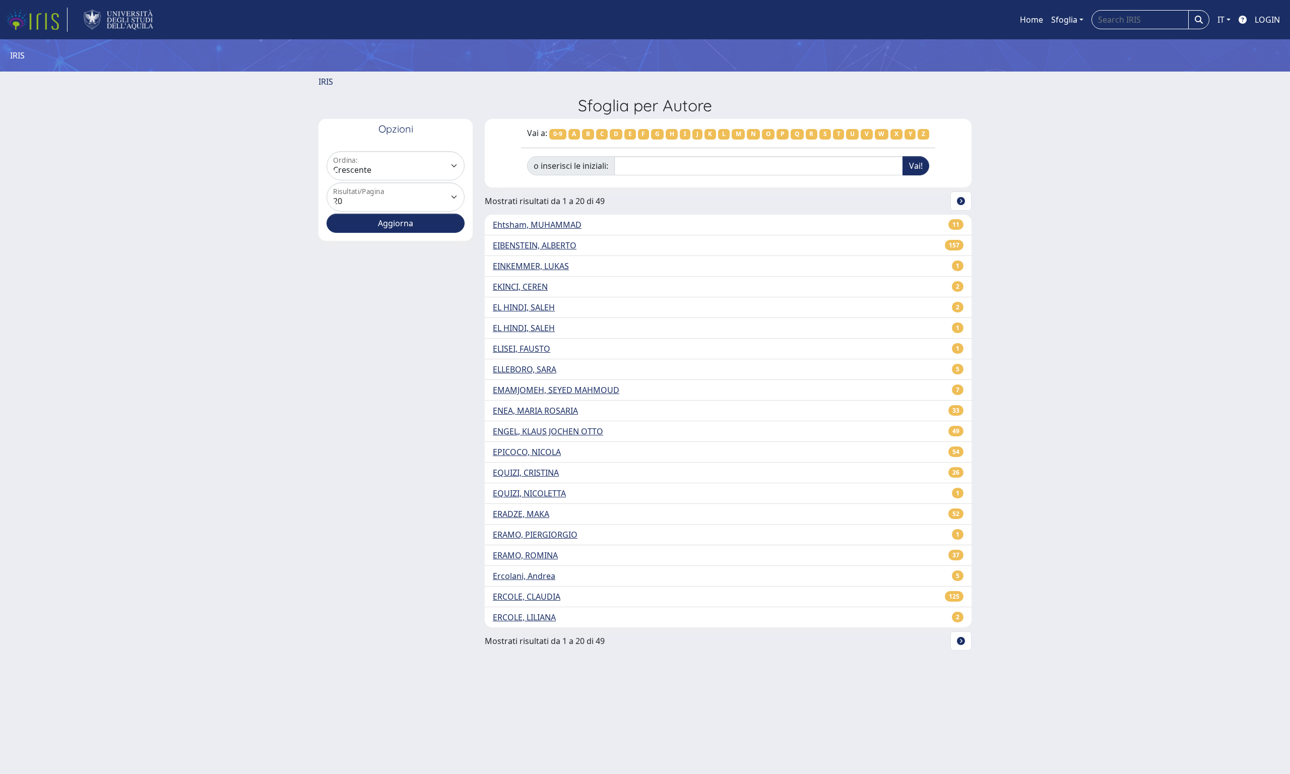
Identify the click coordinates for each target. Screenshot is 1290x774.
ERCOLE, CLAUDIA (526, 596)
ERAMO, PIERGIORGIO (535, 534)
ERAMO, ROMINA (525, 555)
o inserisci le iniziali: (571, 165)
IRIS (325, 81)
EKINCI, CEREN (520, 286)
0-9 (557, 134)
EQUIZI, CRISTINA (526, 472)
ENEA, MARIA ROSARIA (535, 410)
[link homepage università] (119, 20)
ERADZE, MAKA (521, 514)
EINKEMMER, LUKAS (531, 266)
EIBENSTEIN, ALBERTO (534, 245)
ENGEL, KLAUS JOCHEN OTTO (548, 431)
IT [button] (1220, 19)
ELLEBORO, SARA (524, 369)
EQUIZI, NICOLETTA (529, 493)
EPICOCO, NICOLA (527, 452)
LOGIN (1267, 19)
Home (1031, 19)
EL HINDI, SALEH (524, 307)
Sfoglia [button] (1064, 19)
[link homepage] (37, 20)
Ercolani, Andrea (524, 576)
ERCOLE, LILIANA (524, 617)
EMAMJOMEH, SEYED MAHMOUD (556, 390)
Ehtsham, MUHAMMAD (537, 224)
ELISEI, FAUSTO (521, 348)
